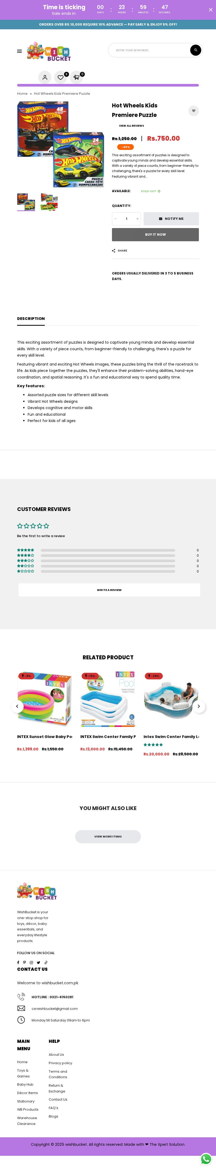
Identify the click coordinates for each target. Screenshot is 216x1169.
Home (22, 93)
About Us (56, 1054)
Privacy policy (60, 1063)
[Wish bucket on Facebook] (18, 962)
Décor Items (27, 1093)
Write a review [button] (109, 590)
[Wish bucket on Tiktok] (46, 962)
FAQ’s (53, 1108)
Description (31, 318)
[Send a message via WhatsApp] (206, 1159)
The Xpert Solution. (167, 1144)
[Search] (195, 50)
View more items (108, 837)
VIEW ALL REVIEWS (131, 126)
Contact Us (58, 1099)
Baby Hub (25, 1084)
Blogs (53, 1116)
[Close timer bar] (211, 10)
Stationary (26, 1101)
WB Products (27, 1109)
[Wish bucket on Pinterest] (24, 962)
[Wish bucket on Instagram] (31, 962)
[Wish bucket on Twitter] (38, 962)
